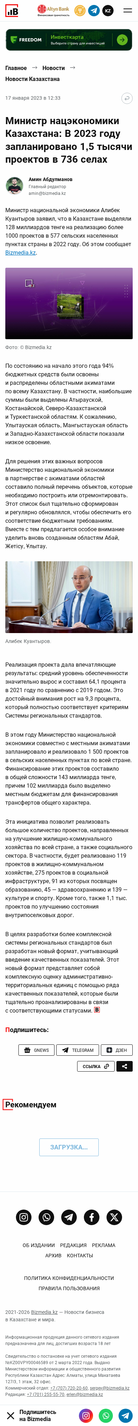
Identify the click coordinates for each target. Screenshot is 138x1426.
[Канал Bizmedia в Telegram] (69, 1217)
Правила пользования (69, 1288)
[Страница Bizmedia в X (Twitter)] (114, 1217)
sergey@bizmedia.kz (110, 1388)
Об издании (39, 1245)
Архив (53, 1255)
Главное (16, 68)
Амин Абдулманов (51, 179)
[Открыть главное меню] (128, 11)
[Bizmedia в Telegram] (126, 1416)
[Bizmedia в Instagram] (86, 1416)
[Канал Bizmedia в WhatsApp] (46, 1217)
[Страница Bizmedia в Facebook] (91, 1217)
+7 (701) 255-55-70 (45, 1394)
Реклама (103, 1245)
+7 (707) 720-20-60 (69, 1388)
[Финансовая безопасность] (53, 11)
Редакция (73, 1245)
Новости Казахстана (32, 79)
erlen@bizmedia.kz (85, 1394)
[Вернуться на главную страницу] (127, 98)
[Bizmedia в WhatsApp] (106, 1416)
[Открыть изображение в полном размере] (69, 304)
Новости (53, 68)
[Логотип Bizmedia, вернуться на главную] (11, 10)
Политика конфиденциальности (69, 1278)
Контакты (80, 1255)
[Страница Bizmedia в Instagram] (23, 1217)
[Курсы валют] (80, 11)
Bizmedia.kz (20, 252)
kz (108, 10)
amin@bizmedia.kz (47, 193)
